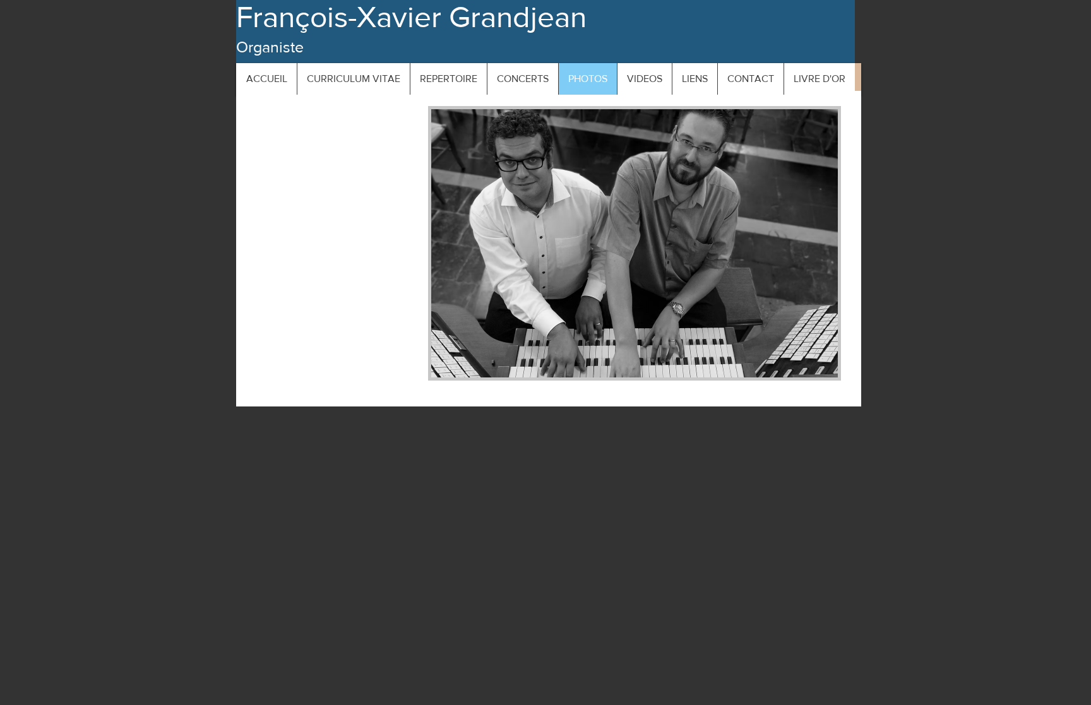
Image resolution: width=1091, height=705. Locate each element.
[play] (807, 366)
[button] (634, 243)
